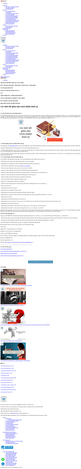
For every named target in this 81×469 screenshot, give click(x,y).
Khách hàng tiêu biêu (10, 437)
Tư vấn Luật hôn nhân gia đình (12, 15)
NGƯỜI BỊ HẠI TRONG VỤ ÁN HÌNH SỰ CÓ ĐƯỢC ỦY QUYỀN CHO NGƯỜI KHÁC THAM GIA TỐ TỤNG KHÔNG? (25, 324)
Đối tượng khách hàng (10, 31)
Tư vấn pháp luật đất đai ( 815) (7, 380)
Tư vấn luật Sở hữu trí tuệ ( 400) (7, 368)
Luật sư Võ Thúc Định (10, 459)
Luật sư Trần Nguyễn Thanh (11, 457)
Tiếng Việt (4, 1)
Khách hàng (5, 29)
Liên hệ (4, 35)
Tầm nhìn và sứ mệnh (10, 7)
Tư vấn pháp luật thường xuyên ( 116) (8, 370)
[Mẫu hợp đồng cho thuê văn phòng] (3, 42)
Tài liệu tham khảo (7, 28)
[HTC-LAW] (4, 401)
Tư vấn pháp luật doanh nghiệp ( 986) (8, 377)
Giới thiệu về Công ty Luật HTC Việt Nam (14, 441)
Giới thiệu (5, 5)
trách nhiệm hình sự (13, 145)
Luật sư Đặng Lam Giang (11, 464)
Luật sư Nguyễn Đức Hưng (11, 463)
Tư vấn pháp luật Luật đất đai (11, 16)
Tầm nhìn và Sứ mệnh (10, 442)
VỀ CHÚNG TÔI (6, 440)
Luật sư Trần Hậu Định (10, 456)
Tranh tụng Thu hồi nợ (10, 22)
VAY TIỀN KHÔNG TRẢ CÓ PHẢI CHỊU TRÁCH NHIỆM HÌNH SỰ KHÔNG (16, 285)
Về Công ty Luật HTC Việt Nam (12, 6)
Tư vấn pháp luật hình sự (11, 19)
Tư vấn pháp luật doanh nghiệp (12, 13)
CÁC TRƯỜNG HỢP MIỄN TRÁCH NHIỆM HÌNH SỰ (12, 340)
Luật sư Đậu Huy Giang (10, 458)
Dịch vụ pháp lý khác (10, 23)
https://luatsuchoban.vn (27, 242)
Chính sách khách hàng (10, 30)
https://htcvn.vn (8, 242)
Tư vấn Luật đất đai (9, 425)
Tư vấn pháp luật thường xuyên (12, 21)
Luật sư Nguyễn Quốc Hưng (11, 460)
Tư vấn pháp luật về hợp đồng (12, 18)
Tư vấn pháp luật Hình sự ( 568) (7, 387)
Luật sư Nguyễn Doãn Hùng (11, 452)
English (5, 3)
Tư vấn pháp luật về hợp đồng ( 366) (8, 389)
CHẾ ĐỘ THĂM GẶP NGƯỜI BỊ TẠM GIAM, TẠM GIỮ (12, 305)
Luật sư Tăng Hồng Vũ (10, 465)
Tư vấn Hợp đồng (9, 423)
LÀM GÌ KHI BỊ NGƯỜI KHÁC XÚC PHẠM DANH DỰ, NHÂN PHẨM (15, 360)
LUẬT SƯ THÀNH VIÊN (8, 451)
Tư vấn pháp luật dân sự (10, 11)
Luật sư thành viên (9, 8)
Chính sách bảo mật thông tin (11, 433)
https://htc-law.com (17, 242)
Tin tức (4, 24)
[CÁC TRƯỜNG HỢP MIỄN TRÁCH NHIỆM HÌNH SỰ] (13, 339)
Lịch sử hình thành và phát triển (12, 443)
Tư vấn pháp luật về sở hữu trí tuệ (12, 20)
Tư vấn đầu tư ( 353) (5, 375)
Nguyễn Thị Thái (9, 461)
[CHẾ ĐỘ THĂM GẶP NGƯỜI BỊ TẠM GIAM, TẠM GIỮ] (13, 303)
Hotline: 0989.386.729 (5, 76)
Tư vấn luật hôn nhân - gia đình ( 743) (8, 384)
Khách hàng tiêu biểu (10, 34)
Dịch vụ (4, 10)
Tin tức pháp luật (9, 27)
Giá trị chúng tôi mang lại (11, 32)
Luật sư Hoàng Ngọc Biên (11, 453)
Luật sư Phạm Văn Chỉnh (11, 455)
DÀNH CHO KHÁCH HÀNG (9, 432)
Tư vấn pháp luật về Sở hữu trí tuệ (15, 419)
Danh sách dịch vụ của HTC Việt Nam (40, 261)
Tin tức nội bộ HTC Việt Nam (12, 26)
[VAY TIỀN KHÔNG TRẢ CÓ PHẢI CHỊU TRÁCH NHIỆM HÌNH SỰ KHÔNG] (13, 284)
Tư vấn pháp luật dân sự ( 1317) (7, 365)
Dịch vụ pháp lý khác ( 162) (6, 391)
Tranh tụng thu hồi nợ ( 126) (6, 372)
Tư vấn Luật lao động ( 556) (6, 382)
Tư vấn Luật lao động (10, 14)
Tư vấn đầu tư (8, 12)
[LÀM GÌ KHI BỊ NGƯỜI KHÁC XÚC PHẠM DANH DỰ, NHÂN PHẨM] (13, 359)
